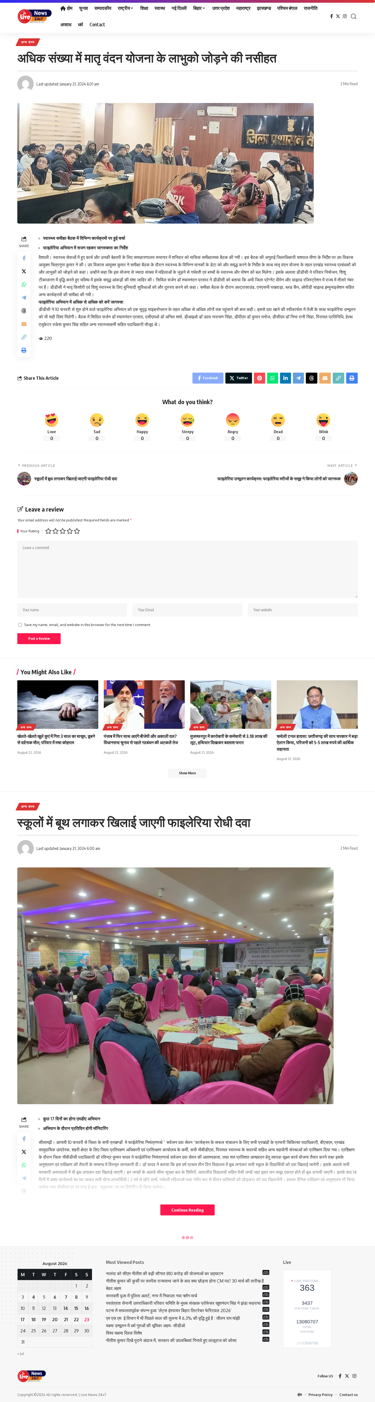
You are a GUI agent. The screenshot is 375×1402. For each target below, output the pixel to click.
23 (86, 1319)
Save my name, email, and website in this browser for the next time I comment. (87, 625)
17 (23, 1319)
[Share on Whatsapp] (23, 284)
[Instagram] (345, 16)
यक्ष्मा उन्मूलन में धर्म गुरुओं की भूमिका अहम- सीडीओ (146, 1325)
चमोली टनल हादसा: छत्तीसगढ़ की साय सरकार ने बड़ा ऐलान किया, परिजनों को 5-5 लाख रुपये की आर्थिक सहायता (317, 742)
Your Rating (29, 531)
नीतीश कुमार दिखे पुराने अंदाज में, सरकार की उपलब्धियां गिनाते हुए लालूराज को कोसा (171, 1340)
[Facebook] (331, 16)
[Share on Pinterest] (259, 378)
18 (34, 1319)
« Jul (20, 1353)
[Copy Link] (23, 337)
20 (55, 1319)
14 (66, 1308)
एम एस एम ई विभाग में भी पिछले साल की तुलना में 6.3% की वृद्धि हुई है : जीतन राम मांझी (173, 1318)
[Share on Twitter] (23, 271)
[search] (353, 16)
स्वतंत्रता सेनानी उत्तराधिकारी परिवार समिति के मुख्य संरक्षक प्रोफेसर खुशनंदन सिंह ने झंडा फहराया (183, 1303)
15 (76, 1308)
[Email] (23, 323)
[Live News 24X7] (34, 16)
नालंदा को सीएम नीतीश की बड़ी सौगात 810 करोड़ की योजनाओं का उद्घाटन (164, 1273)
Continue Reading (187, 1209)
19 (44, 1319)
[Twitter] (338, 16)
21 (66, 1319)
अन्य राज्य (28, 42)
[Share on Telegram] (23, 297)
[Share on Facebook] (23, 258)
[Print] (23, 350)
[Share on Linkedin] (285, 378)
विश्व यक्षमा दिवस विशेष (124, 1333)
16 (87, 1308)
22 (76, 1319)
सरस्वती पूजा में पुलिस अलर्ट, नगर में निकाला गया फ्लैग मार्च (151, 1295)
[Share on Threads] (23, 310)
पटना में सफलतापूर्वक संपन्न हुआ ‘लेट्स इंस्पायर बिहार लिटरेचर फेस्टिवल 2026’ (169, 1310)
